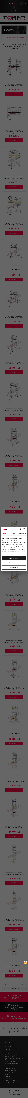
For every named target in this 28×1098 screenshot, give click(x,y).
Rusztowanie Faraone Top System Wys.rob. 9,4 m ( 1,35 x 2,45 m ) (14, 735)
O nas (6, 1074)
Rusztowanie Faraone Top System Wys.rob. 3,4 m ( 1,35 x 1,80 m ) (14, 85)
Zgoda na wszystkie (14, 558)
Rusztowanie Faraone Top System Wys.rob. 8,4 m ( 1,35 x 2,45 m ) (14, 596)
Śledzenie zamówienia (12, 1082)
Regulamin (8, 1078)
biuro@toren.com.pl (12, 1063)
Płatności (8, 1076)
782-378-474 (8, 1046)
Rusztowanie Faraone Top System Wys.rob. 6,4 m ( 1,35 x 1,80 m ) (14, 364)
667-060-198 (15, 10)
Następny (23, 984)
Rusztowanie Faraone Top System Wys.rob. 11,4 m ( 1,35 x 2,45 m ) (14, 967)
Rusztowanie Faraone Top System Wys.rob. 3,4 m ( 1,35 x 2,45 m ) (14, 132)
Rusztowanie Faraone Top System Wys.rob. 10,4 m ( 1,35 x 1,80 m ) (14, 688)
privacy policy (14, 1092)
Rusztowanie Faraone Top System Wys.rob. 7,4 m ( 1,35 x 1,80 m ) (14, 457)
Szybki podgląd (14, 94)
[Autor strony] (19, 1094)
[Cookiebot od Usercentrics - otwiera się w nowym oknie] (20, 529)
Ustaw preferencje (13, 563)
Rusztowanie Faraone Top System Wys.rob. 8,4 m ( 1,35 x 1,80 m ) (14, 503)
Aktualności (9, 1072)
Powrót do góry (14, 988)
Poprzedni (5, 984)
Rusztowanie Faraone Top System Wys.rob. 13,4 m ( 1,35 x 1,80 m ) (14, 920)
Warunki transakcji (11, 1070)
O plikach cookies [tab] (22, 533)
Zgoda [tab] (4, 533)
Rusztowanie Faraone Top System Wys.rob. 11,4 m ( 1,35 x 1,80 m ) (14, 828)
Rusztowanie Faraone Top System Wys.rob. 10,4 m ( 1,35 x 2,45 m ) (14, 781)
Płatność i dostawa (11, 1068)
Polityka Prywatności (12, 1080)
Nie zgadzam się (14, 567)
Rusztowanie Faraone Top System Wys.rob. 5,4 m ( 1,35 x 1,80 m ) (14, 271)
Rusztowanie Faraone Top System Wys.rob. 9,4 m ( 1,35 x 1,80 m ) (14, 642)
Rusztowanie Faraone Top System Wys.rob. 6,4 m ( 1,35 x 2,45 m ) (14, 410)
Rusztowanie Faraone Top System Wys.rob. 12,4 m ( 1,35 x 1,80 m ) (14, 874)
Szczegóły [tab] (12, 533)
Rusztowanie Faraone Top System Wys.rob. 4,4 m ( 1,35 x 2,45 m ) (14, 224)
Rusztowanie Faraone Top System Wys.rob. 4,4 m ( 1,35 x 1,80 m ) (14, 178)
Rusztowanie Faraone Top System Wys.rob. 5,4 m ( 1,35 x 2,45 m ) (14, 317)
